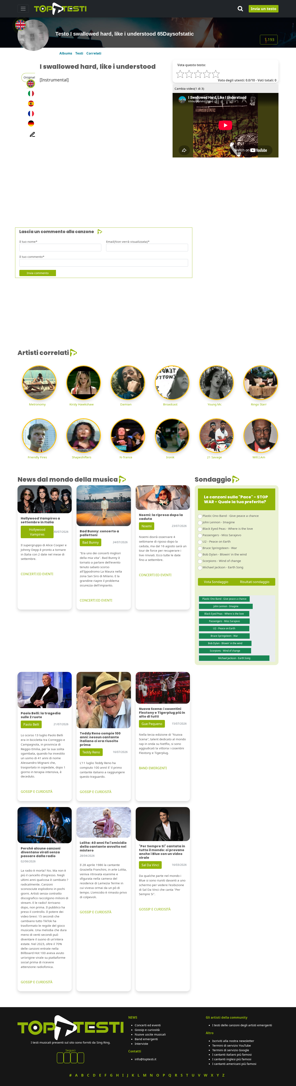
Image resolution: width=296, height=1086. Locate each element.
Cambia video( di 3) (189, 88)
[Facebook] (60, 1057)
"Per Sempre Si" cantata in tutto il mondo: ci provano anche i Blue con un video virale (162, 852)
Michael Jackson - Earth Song (223, 567)
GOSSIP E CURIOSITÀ (36, 791)
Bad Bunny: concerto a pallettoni (99, 533)
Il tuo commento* (31, 257)
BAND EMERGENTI (153, 768)
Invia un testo (263, 8)
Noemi (147, 526)
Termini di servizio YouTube (231, 1045)
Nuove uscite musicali (150, 1034)
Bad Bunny (90, 542)
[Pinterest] (67, 1057)
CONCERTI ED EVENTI (37, 574)
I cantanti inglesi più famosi (231, 1059)
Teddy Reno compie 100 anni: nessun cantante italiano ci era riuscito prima (100, 739)
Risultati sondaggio (254, 582)
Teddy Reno (91, 752)
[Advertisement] (138, 185)
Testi (79, 53)
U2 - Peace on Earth (217, 541)
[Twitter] (80, 1057)
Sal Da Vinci (150, 865)
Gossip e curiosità (147, 1030)
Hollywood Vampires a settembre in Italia (40, 520)
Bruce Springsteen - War (220, 548)
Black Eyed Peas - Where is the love (228, 529)
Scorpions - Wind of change (222, 561)
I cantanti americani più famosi (234, 1064)
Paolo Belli (31, 724)
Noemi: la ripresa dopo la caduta (161, 517)
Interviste (141, 1044)
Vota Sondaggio (216, 582)
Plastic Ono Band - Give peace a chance (231, 516)
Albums (65, 53)
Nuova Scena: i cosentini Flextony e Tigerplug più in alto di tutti (162, 713)
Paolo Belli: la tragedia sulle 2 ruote (41, 715)
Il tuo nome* (28, 242)
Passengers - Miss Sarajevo (222, 535)
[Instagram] (73, 1057)
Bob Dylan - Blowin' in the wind (225, 554)
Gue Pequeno (152, 724)
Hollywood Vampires (37, 532)
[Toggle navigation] (23, 9)
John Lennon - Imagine (219, 522)
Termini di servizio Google (230, 1050)
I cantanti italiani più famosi (232, 1054)
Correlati (93, 53)
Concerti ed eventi (148, 1025)
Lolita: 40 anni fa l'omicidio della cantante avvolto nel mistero (103, 846)
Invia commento (38, 273)
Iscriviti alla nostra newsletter (233, 1041)
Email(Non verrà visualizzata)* (127, 242)
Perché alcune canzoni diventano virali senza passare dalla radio (40, 852)
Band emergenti (146, 1039)
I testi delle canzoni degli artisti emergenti (242, 1025)
